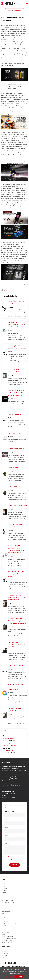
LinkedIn (4, 951)
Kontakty (4, 890)
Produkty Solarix (6, 926)
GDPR (3, 913)
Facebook (5, 953)
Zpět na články (8, 290)
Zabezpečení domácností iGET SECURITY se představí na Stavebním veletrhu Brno (17, 393)
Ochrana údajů (6, 911)
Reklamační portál (7, 942)
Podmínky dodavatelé (8, 903)
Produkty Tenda (6, 930)
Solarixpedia (5, 932)
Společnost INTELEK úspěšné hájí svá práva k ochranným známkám (16, 574)
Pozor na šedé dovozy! (15, 414)
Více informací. (8, 976)
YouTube (4, 955)
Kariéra (4, 886)
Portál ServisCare (7, 940)
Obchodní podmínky (8, 901)
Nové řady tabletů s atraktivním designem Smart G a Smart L (17, 644)
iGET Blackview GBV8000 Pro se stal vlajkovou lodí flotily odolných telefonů (16, 597)
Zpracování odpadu (7, 909)
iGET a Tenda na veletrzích (16, 665)
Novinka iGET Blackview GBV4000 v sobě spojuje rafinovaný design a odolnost (17, 621)
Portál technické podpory (10, 745)
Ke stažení (5, 922)
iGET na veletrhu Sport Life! (16, 449)
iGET (14, 565)
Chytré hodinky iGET (14, 486)
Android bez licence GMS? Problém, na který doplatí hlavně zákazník (16, 687)
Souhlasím (19, 976)
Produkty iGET (6, 928)
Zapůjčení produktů (7, 936)
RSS (3, 957)
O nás (3, 884)
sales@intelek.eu (9, 738)
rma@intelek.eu (9, 750)
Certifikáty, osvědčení (8, 907)
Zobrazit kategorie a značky (14, 10)
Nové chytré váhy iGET (15, 433)
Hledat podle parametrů (9, 924)
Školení (4, 934)
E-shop (4, 892)
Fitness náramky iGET (14, 468)
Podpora (4, 888)
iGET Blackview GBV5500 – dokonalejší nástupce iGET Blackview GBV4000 (16, 369)
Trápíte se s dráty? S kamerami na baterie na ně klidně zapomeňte (16, 324)
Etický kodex (5, 905)
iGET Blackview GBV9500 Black (17, 505)
